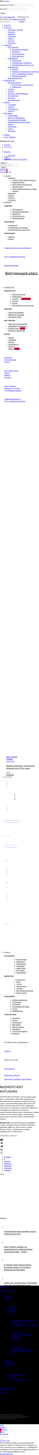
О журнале (12, 105)
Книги (18, 982)
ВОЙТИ (7, 283)
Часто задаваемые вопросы (22, 74)
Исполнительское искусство (23, 65)
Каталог (11, 91)
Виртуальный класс (15, 78)
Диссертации (21, 986)
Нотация (19, 988)
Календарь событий (12, 1075)
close (7, 1)
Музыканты (20, 962)
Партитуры (20, 980)
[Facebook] (19, 1139)
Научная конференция (24, 799)
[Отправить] (19, 1152)
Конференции (17, 1011)
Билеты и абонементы (16, 118)
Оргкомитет (13, 874)
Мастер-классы (22, 797)
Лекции (19, 795)
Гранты (15, 1020)
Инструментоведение (24, 991)
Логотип (11, 41)
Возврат (7, 375)
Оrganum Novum (18, 182)
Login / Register (10, 137)
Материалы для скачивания (18, 887)
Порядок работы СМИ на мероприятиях (17, 884)
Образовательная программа (19, 122)
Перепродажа (16, 328)
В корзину (10, 775)
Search (22, 21)
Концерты (12, 781)
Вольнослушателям (19, 76)
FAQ (1, 1294)
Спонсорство (13, 895)
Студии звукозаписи (19, 1031)
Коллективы (20, 968)
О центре (7, 28)
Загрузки (7, 377)
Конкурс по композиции (17, 788)
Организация (13, 1306)
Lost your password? (7, 17)
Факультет (16, 52)
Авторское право (15, 317)
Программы (16, 1002)
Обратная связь (18, 56)
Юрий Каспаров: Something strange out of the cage (20, 767)
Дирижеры (20, 966)
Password (4, 9)
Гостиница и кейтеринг (17, 899)
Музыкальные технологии (22, 63)
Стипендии (16, 1004)
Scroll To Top (5, 1441)
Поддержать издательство (22, 85)
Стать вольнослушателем (13, 935)
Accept (2, 1454)
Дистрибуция (13, 96)
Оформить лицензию (16, 315)
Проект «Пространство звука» (24, 180)
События (15, 69)
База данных (9, 1365)
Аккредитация (13, 881)
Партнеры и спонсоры (16, 806)
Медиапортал (9, 1069)
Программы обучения (20, 50)
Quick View (10, 761)
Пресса (11, 39)
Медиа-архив (21, 993)
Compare (9, 759)
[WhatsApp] (19, 1149)
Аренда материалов (16, 312)
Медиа (10, 239)
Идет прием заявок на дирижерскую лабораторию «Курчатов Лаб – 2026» (18, 1249)
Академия (8, 45)
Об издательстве (14, 83)
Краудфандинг (9, 1363)
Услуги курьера (10, 386)
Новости (11, 111)
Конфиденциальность (12, 399)
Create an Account (19, 19)
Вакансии (11, 34)
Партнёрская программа (17, 324)
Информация (13, 67)
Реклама (11, 897)
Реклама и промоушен (16, 331)
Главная (11, 338)
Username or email (7, 5)
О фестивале (13, 116)
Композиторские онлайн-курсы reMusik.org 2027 (20, 1232)
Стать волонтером (11, 932)
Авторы (11, 89)
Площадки (12, 869)
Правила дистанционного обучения (25, 72)
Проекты (11, 32)
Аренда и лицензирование (18, 94)
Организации (21, 973)
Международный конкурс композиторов (22, 186)
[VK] (19, 1143)
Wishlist (7, 135)
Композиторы (21, 959)
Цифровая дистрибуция (17, 326)
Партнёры (12, 36)
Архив (10, 129)
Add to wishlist (11, 757)
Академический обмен (20, 1007)
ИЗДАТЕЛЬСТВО (9, 287)
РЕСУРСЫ (7, 952)
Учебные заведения (19, 1000)
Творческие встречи (16, 786)
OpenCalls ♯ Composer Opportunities (17, 1079)
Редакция (11, 98)
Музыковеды (21, 964)
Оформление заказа (7, 1388)
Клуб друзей (13, 811)
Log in (2, 13)
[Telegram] (19, 1146)
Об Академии (13, 47)
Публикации (16, 87)
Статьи (19, 984)
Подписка (12, 1377)
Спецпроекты (13, 109)
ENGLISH (7, 25)
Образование (13, 58)
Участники (12, 783)
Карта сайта (4, 1287)
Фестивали (20, 970)
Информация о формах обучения (24, 1325)
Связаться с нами (10, 948)
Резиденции (16, 1022)
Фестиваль (8, 113)
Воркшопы (16, 1029)
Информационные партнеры (19, 809)
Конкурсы (16, 1018)
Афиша (14, 349)
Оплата (7, 373)
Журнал (7, 102)
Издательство (9, 80)
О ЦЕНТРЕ (7, 176)
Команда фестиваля (15, 872)
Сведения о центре (15, 30)
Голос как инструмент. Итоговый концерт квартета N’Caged (20, 1284)
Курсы (14, 1009)
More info (9, 1454)
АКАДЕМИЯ (7, 202)
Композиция (16, 61)
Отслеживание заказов (12, 390)
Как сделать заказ (11, 371)
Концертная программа (17, 120)
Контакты (11, 43)
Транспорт (12, 901)
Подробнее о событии (8, 1135)
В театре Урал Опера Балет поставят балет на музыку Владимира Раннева (17, 1267)
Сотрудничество (18, 54)
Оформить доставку (12, 388)
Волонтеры (12, 127)
